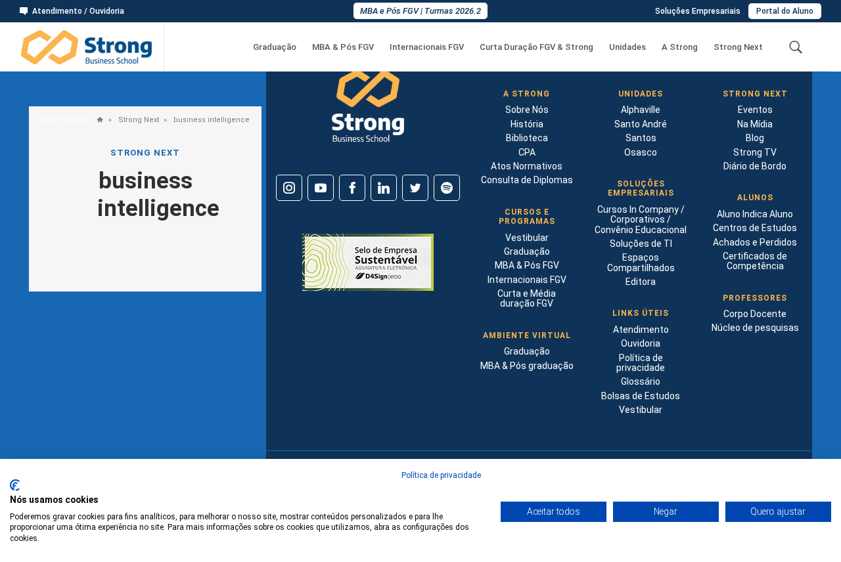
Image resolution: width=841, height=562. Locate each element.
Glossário (640, 381)
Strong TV (755, 152)
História (527, 124)
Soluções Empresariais (697, 11)
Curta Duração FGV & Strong (536, 47)
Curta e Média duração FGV (526, 298)
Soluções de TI (641, 243)
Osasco (640, 152)
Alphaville (640, 109)
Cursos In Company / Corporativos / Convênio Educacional (641, 219)
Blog (755, 138)
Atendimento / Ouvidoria (78, 11)
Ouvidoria (640, 343)
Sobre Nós (527, 109)
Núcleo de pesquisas (755, 327)
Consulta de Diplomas (527, 180)
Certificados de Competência (755, 261)
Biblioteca (527, 138)
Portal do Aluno (784, 11)
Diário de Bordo (754, 166)
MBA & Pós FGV (343, 47)
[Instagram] (289, 188)
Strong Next (738, 47)
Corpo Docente (754, 314)
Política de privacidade (640, 363)
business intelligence (210, 120)
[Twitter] (415, 188)
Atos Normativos (526, 166)
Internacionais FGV (427, 47)
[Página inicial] (97, 120)
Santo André (640, 124)
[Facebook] (352, 188)
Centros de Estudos (755, 228)
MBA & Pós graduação (527, 365)
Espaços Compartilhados (641, 262)
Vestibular (527, 237)
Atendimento (641, 329)
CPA (526, 152)
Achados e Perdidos (755, 242)
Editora (640, 281)
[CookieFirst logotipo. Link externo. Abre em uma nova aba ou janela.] (15, 485)
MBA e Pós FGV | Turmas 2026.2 (420, 11)
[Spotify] (447, 188)
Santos (640, 138)
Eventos (755, 109)
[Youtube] (320, 188)
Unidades (627, 47)
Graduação (274, 47)
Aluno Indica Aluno (755, 214)
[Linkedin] (384, 188)
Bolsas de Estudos (640, 396)
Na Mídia (755, 124)
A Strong (680, 47)
